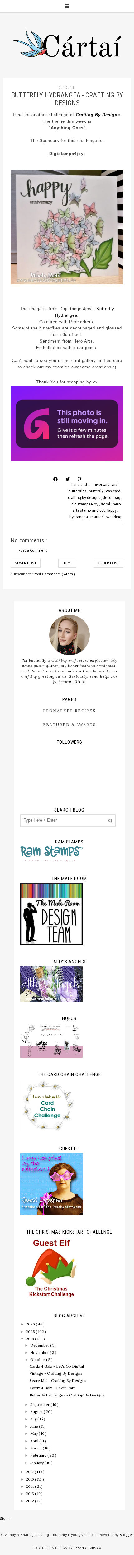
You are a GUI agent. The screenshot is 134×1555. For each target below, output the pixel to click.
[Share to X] (67, 479)
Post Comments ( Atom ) (54, 573)
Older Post (108, 563)
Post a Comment (32, 550)
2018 (30, 1338)
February (38, 1455)
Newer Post (25, 563)
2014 (30, 1486)
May (34, 1433)
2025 (31, 1331)
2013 (30, 1493)
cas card (113, 491)
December (40, 1345)
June (34, 1426)
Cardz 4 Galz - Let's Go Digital (57, 1366)
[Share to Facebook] (55, 479)
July (33, 1418)
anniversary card (104, 484)
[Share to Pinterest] (79, 479)
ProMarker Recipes (69, 710)
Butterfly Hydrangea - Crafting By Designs (67, 1395)
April (34, 1441)
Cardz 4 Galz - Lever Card (53, 1388)
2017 (30, 1471)
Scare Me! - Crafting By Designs (58, 1380)
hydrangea (79, 516)
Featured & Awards (69, 724)
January (37, 1462)
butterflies (78, 491)
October (38, 1359)
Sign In (6, 1518)
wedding (113, 516)
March (36, 1448)
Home (67, 563)
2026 (31, 1324)
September (40, 1404)
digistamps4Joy (85, 504)
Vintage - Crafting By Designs (56, 1373)
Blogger (126, 1534)
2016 (30, 1479)
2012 (30, 1501)
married (97, 516)
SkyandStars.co (87, 1548)
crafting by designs (84, 497)
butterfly (96, 491)
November (40, 1352)
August (37, 1411)
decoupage (112, 497)
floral (106, 504)
